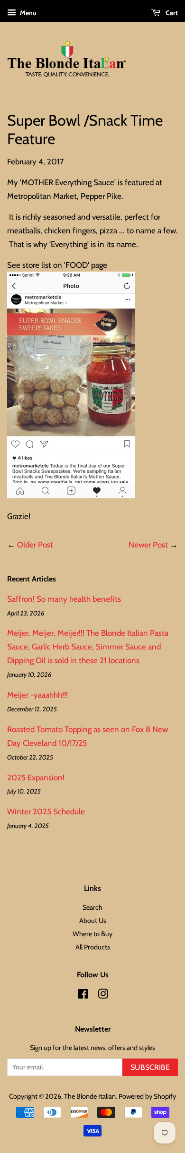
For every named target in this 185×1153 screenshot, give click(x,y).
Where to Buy (92, 934)
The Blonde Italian (90, 1096)
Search (92, 907)
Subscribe (150, 1067)
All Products (92, 947)
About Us (92, 920)
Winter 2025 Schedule (46, 811)
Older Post (35, 544)
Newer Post (148, 544)
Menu (27, 13)
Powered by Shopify (147, 1096)
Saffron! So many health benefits (64, 599)
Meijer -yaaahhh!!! (37, 695)
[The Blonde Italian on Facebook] (82, 995)
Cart (171, 13)
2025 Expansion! (36, 777)
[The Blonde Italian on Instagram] (103, 995)
